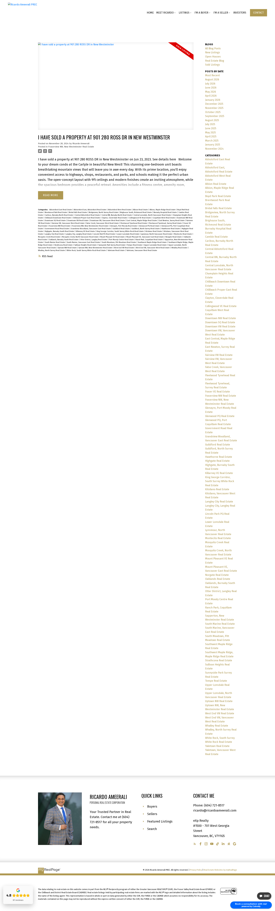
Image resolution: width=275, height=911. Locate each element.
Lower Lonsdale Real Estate (128, 234)
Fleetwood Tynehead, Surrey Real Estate (165, 223)
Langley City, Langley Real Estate (79, 234)
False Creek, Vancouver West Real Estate (102, 223)
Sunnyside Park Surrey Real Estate (112, 245)
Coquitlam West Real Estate (164, 218)
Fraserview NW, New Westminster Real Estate (71, 146)
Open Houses (213, 56)
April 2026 (211, 95)
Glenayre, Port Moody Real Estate (124, 226)
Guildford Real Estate (121, 229)
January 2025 (212, 144)
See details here (164, 159)
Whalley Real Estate (179, 248)
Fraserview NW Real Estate (60, 226)
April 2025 (210, 136)
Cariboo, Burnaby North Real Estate (59, 215)
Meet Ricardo (165, 12)
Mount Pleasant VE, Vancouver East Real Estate (145, 237)
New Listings (212, 52)
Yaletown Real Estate (116, 250)
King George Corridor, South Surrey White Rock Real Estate (120, 231)
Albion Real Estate (140, 210)
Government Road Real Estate (57, 229)
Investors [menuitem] (239, 12)
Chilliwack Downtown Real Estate (58, 218)
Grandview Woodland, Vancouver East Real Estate (91, 229)
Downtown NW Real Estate (220, 318)
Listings (184, 12)
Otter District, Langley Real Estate (94, 240)
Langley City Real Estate (54, 234)
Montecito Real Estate (183, 234)
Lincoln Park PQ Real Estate (105, 234)
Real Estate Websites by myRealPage (220, 870)
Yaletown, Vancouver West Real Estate (141, 250)
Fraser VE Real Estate (217, 391)
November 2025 (214, 107)
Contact (258, 12)
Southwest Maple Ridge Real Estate (152, 242)
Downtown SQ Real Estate (55, 220)
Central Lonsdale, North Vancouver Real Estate (153, 215)
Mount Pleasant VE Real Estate (112, 237)
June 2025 (210, 128)
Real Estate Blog (214, 60)
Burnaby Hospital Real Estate (165, 212)
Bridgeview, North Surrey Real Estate (104, 212)
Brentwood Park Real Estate (56, 212)
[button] (258, 12)
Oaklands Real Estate (217, 578)
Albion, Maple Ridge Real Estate (163, 210)
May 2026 (210, 91)
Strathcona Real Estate (63, 245)
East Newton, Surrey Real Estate (172, 220)
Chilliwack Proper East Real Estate (87, 218)
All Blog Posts (213, 48)
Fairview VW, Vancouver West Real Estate (68, 223)
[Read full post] (116, 88)
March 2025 (212, 140)
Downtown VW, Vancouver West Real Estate (107, 220)
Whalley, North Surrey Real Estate (51, 250)
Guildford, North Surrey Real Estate (146, 229)
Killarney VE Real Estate (85, 231)
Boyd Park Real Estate (218, 196)
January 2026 (212, 99)
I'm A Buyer (201, 12)
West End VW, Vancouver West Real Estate (153, 248)
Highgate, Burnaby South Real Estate (60, 231)
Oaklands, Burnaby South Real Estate (64, 240)
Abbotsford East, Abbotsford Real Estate (90, 210)
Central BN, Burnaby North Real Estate (117, 215)
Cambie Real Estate (216, 236)
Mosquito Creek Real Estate (49, 237)
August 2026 (212, 79)
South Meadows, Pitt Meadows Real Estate (119, 242)
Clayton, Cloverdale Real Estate (115, 218)
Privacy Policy (196, 870)
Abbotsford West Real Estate (120, 210)
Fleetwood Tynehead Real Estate (134, 223)
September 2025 (214, 116)
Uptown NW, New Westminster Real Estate (95, 248)
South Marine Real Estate (55, 242)
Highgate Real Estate (217, 460)
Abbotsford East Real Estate (60, 210)
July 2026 (210, 83)
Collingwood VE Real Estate (140, 218)
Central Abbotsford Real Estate (87, 215)
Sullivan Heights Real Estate (85, 245)
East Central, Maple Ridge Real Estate (142, 220)
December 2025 (214, 103)
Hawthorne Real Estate (171, 229)
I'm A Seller (220, 12)
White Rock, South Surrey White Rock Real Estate (86, 250)
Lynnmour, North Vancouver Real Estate (157, 234)
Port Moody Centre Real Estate (121, 240)
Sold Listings (212, 64)
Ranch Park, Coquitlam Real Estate (149, 240)
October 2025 (213, 112)
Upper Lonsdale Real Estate (155, 245)
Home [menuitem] (150, 12)
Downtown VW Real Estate (78, 220)
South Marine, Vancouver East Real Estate (84, 242)
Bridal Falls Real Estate (78, 212)
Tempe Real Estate (135, 245)
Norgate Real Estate (174, 237)
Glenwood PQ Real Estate (149, 226)
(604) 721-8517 (214, 805)
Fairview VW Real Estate (219, 355)
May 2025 (210, 132)
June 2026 (210, 87)
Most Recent (212, 75)
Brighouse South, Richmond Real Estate (136, 212)
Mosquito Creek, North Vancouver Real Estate (80, 237)
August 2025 (212, 120)
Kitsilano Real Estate (153, 231)
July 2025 (210, 124)
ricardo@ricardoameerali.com (214, 810)
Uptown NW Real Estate (67, 248)
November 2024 (214, 148)
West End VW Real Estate (124, 248)
